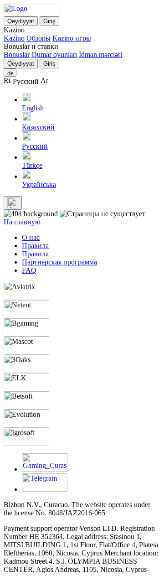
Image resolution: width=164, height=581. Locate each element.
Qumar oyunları (54, 54)
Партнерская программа (59, 262)
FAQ (29, 270)
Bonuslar (17, 54)
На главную (22, 222)
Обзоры (38, 38)
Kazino (14, 38)
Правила (35, 245)
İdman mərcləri (100, 54)
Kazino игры (71, 38)
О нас (31, 237)
